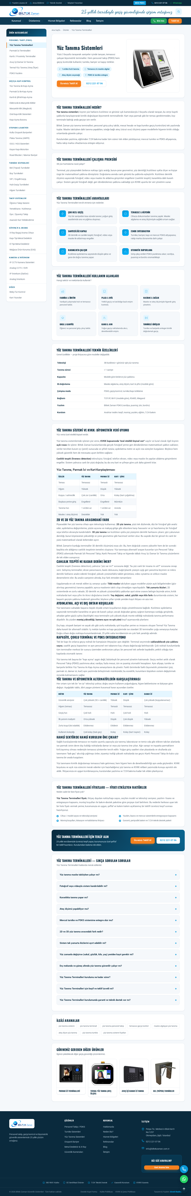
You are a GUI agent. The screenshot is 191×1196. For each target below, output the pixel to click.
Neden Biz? (108, 1132)
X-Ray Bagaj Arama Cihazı (22, 233)
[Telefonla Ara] (184, 1169)
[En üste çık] (184, 1189)
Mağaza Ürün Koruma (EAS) (23, 249)
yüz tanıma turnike (90, 1033)
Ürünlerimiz (34, 21)
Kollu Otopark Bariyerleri (21, 132)
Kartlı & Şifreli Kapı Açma (21, 97)
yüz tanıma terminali (88, 1026)
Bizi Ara (160, 21)
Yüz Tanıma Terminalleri (21, 45)
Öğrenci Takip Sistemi (19, 203)
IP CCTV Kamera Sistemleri (22, 262)
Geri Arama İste (161, 1167)
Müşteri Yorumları (75, 3)
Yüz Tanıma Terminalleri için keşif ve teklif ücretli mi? (87, 988)
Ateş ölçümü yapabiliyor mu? (74, 909)
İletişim (100, 21)
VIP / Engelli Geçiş (18, 179)
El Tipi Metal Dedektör (19, 244)
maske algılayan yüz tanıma (165, 1026)
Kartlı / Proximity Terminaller (23, 56)
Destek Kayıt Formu (89, 1192)
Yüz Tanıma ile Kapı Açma (21, 86)
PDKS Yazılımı (16, 73)
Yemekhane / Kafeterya (20, 209)
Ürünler (66, 30)
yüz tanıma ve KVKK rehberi (133, 767)
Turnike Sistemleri (72, 1132)
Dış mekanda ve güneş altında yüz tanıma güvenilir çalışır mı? (91, 966)
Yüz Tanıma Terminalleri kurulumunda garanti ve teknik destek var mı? (95, 1000)
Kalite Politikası (106, 1192)
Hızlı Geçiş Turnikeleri (19, 184)
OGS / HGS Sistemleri (19, 144)
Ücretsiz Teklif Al (69, 83)
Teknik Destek (56, 3)
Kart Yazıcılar (16, 297)
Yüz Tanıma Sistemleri (74, 1137)
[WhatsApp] (184, 1179)
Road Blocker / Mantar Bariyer (23, 155)
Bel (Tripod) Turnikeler (20, 168)
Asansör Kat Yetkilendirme (22, 220)
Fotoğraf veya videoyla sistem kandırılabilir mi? (83, 886)
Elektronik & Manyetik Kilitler (23, 103)
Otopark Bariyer (71, 1142)
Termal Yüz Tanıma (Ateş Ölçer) (24, 67)
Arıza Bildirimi (38, 3)
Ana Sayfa (56, 30)
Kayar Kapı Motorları (19, 149)
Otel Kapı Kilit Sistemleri (20, 114)
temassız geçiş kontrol (138, 1026)
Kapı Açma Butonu (18, 120)
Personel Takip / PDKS (74, 1127)
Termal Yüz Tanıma (165, 625)
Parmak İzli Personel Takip (87, 553)
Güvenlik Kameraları (73, 1152)
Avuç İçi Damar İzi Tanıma (21, 62)
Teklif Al (175, 21)
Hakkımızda (108, 1127)
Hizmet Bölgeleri (56, 21)
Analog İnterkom (17, 279)
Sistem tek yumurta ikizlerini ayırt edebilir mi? (83, 943)
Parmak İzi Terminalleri (20, 50)
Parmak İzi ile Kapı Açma (21, 91)
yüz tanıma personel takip (113, 1026)
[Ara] (178, 11)
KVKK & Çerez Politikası (125, 1192)
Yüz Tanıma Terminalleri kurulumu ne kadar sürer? (85, 977)
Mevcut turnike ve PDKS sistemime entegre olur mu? (86, 920)
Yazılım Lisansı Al (19, 3)
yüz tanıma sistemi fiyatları (114, 1033)
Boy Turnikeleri (16, 173)
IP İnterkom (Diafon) (19, 273)
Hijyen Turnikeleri (17, 190)
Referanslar (75, 21)
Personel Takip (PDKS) (68, 663)
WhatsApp (177, 3)
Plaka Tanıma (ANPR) (20, 138)
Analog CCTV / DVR (19, 268)
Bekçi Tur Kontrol (17, 292)
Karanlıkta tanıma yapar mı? (74, 897)
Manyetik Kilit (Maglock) (21, 108)
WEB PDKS (139, 3)
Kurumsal (16, 21)
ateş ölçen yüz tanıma (68, 1033)
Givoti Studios (176, 1192)
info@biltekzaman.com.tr (158, 1149)
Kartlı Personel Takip (112, 553)
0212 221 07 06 (160, 3)
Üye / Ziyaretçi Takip (19, 214)
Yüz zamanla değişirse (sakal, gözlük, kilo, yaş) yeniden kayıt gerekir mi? (96, 954)
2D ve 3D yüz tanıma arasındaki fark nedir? (81, 931)
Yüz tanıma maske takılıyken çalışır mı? (80, 875)
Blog (88, 21)
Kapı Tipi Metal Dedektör (21, 238)
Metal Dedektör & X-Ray (75, 1147)
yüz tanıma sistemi (66, 1026)
